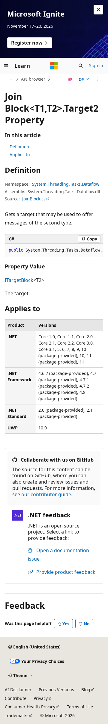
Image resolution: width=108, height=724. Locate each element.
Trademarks (16, 715)
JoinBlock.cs (34, 199)
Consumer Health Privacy (30, 707)
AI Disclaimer (18, 689)
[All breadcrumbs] (10, 79)
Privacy (41, 698)
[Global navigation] (6, 65)
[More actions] (98, 79)
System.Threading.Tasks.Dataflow (65, 184)
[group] (54, 250)
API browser (33, 79)
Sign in (96, 65)
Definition (19, 147)
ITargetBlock (19, 280)
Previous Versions (56, 689)
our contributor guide (46, 494)
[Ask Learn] (70, 79)
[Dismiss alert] (98, 9)
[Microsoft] (54, 66)
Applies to (20, 154)
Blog (85, 689)
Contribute (15, 698)
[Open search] (81, 65)
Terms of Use (80, 707)
